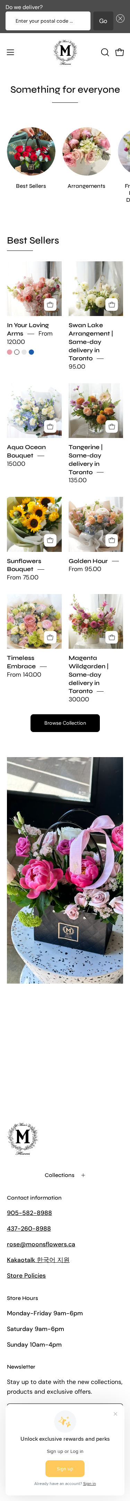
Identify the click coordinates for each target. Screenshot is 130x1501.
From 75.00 (22, 577)
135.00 (78, 480)
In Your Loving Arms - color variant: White (16, 352)
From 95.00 (85, 569)
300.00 (79, 699)
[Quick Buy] (50, 304)
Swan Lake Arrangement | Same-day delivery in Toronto (91, 342)
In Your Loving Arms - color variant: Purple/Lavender (24, 352)
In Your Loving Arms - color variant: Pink (9, 352)
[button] (118, 20)
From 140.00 (24, 674)
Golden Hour (88, 561)
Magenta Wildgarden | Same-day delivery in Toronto (89, 675)
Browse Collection (65, 723)
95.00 (77, 366)
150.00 (16, 464)
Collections (60, 1175)
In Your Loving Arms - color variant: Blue (31, 352)
